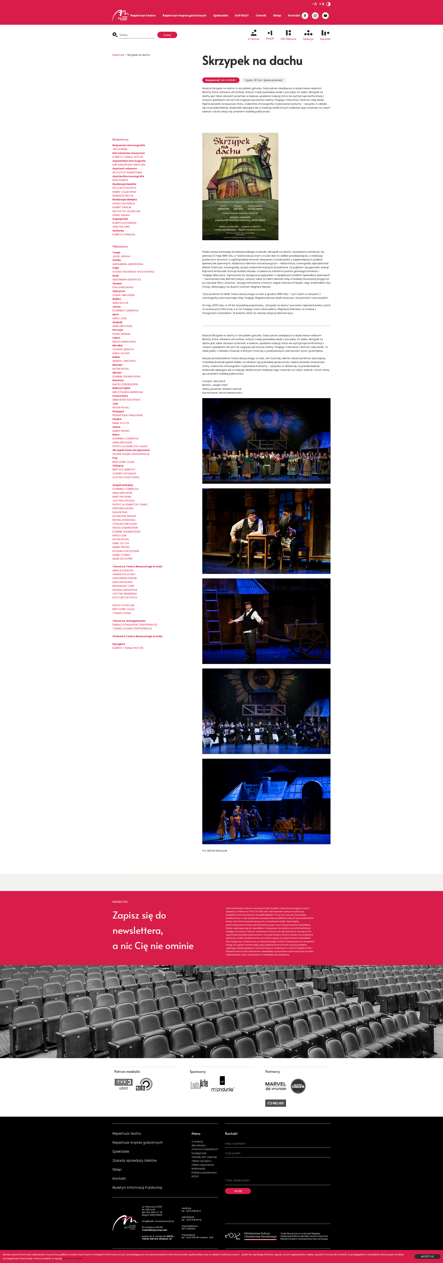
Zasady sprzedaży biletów (134, 1160)
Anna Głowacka (122, 570)
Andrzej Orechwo (124, 361)
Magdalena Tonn (123, 586)
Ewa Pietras (119, 512)
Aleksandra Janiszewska (127, 264)
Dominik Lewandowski (126, 376)
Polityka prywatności (204, 1172)
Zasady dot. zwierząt (204, 1157)
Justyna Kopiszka (123, 500)
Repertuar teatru (143, 16)
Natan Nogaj (120, 368)
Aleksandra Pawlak (124, 578)
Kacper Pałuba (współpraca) (131, 454)
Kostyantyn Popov (124, 597)
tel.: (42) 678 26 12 (191, 1219)
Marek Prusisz (121, 431)
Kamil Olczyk (120, 423)
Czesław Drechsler (124, 524)
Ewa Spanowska (122, 287)
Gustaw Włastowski (125, 477)
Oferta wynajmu (201, 1161)
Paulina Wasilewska (124, 590)
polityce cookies (72, 1258)
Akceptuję (427, 1256)
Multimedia (198, 1168)
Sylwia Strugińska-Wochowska (133, 271)
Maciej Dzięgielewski (125, 384)
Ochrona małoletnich (205, 1149)
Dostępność (199, 1153)
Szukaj (167, 34)
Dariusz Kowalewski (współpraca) (134, 624)
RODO (195, 1176)
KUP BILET (242, 16)
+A (322, 4)
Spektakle (220, 16)
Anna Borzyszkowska (126, 399)
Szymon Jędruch (123, 349)
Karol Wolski (120, 353)
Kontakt (294, 16)
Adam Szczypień (122, 558)
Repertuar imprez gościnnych (184, 16)
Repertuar (118, 55)
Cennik (261, 16)
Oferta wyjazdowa (203, 1165)
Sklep (277, 16)
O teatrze (197, 1141)
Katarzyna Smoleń (124, 516)
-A (314, 4)
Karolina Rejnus (122, 582)
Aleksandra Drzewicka (126, 279)
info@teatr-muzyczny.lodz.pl (158, 1221)
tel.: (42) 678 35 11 (191, 1211)
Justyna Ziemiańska (124, 593)
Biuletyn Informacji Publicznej (137, 1187)
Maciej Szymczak (123, 605)
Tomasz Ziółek (121, 613)
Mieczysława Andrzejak (127, 392)
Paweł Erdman (121, 334)
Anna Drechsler (122, 326)
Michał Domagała (123, 520)
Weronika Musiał (122, 508)
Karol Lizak (119, 318)
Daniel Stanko (121, 555)
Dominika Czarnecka (125, 438)
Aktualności (199, 1145)
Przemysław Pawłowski (127, 415)
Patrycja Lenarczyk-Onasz (130, 446)
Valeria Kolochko (123, 574)
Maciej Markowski (124, 341)
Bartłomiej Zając (123, 462)
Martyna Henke (121, 496)
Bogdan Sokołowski (125, 551)
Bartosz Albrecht (123, 469)
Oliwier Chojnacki (124, 473)
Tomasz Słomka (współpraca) (132, 628)
